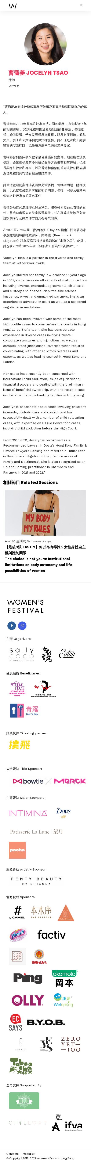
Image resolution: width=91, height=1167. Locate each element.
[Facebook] (11, 625)
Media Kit (28, 1154)
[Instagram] (22, 625)
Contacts (12, 1154)
